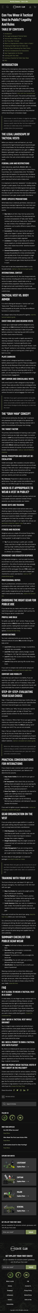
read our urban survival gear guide (22, 269)
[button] (3, 7)
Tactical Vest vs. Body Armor (13, 38)
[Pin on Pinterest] (28, 1090)
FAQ (6, 60)
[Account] (30, 7)
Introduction (8, 34)
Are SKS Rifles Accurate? (11, 1130)
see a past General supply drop (22, 670)
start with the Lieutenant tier (26, 93)
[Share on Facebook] (14, 1090)
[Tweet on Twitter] (17, 1090)
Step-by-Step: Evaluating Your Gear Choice (17, 48)
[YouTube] (20, 1118)
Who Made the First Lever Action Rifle (15, 1137)
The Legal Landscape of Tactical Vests (16, 36)
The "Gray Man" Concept (12, 41)
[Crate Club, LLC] (19, 6)
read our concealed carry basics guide (24, 741)
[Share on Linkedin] (24, 1090)
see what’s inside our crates (16, 859)
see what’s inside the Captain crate (12, 523)
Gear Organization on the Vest (14, 53)
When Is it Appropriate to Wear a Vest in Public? (19, 43)
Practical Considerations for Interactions (17, 51)
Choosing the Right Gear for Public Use (16, 46)
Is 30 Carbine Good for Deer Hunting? (15, 1145)
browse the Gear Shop (13, 631)
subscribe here (13, 983)
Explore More (21, 1167)
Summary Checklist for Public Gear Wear (17, 58)
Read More (6, 1133)
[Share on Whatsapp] (21, 1090)
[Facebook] (12, 1118)
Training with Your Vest (11, 55)
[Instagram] (4, 1118)
